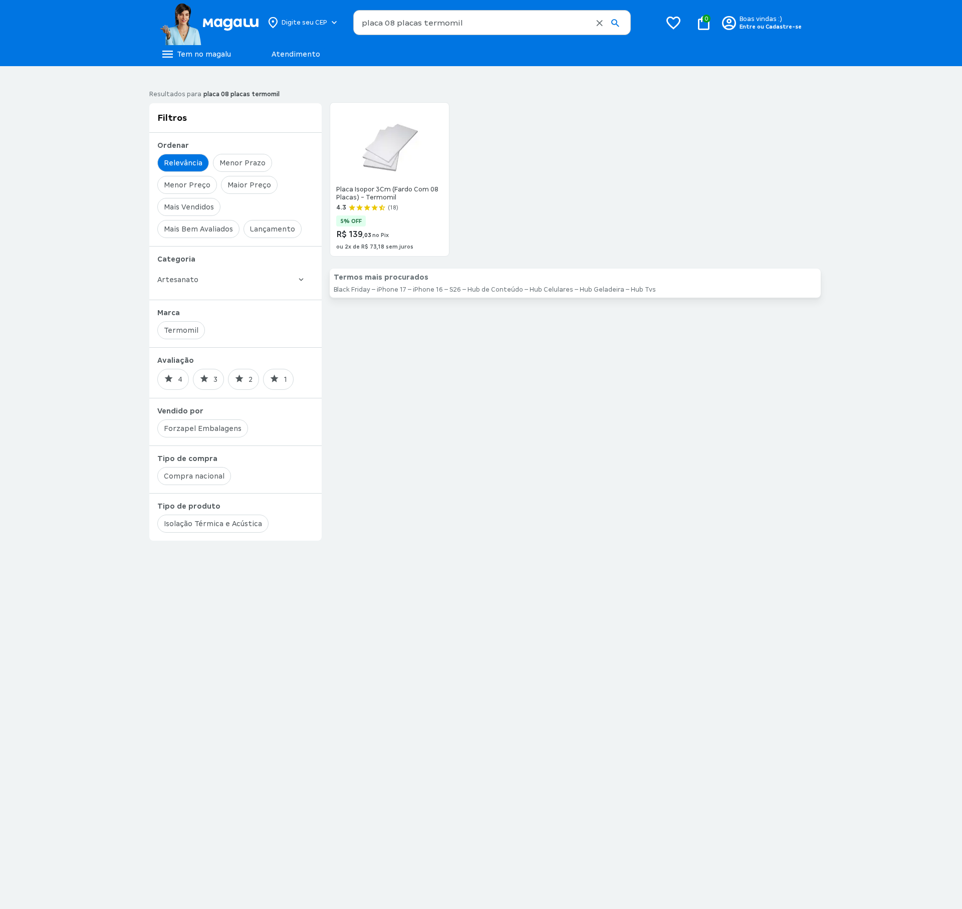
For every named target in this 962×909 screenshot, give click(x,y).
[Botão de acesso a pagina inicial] (209, 22)
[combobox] (492, 22)
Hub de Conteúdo (495, 289)
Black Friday (352, 289)
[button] (599, 23)
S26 (455, 289)
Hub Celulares (551, 289)
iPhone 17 (391, 289)
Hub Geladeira (602, 289)
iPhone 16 (428, 289)
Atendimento (296, 54)
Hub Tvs (643, 289)
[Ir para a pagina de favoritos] (673, 23)
